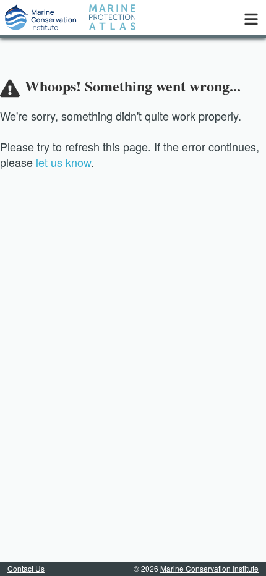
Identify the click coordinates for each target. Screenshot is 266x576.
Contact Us (26, 568)
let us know (63, 162)
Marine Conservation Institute (209, 568)
